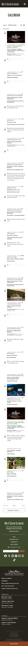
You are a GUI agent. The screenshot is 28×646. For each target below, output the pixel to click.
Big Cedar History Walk (15, 259)
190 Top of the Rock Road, (14, 527)
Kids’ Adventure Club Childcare (14, 98)
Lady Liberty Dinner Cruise (14, 306)
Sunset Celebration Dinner (14, 331)
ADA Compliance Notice (10, 583)
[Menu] (25, 4)
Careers (4, 581)
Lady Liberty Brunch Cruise (14, 142)
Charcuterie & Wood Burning (14, 212)
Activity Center (12, 235)
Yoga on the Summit (14, 75)
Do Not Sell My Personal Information (14, 640)
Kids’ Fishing (11, 474)
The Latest (14, 544)
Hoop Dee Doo (12, 355)
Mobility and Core (13, 190)
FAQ (14, 537)
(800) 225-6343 (14, 531)
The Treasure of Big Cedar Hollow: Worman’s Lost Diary (15, 51)
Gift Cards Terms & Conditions (14, 639)
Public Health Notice (9, 588)
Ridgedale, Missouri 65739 (14, 528)
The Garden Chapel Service (14, 451)
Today (14, 505)
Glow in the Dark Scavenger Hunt (13, 378)
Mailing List (14, 539)
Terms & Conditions (14, 635)
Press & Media (6, 578)
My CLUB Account (7, 586)
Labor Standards (14, 636)
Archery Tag (11, 122)
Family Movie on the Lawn (14, 401)
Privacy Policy (14, 633)
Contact (14, 542)
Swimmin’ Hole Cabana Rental (15, 167)
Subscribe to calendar (13, 510)
